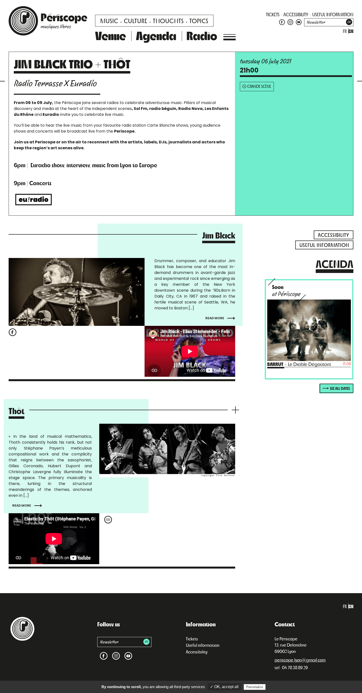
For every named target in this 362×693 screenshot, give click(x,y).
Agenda (156, 35)
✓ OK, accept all (224, 687)
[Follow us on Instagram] (290, 22)
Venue (110, 35)
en (350, 31)
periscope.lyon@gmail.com (300, 660)
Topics (198, 20)
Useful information (202, 645)
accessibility (295, 14)
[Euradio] (33, 199)
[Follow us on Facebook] (282, 22)
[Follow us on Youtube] (298, 22)
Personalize (254, 687)
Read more (215, 318)
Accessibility (196, 651)
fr (345, 31)
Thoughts (168, 20)
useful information (332, 14)
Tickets (192, 638)
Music (109, 20)
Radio (201, 35)
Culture (135, 20)
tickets (273, 14)
